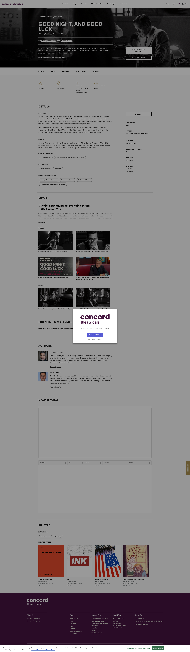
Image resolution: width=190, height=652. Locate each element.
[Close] (187, 648)
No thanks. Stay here (95, 339)
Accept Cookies (158, 648)
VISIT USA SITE (95, 335)
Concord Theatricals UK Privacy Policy (43, 650)
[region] (95, 648)
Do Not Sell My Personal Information (138, 648)
